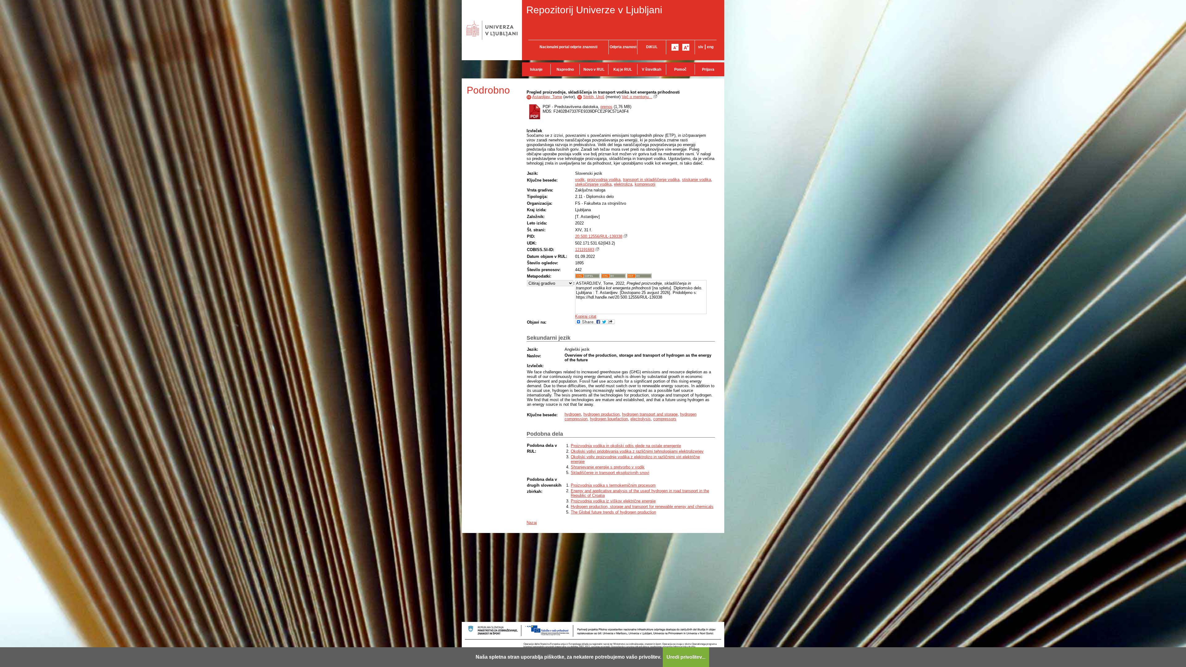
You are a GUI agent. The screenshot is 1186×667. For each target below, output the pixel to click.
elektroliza (623, 184)
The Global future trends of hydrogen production (613, 512)
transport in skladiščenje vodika (651, 179)
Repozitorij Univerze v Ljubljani (594, 9)
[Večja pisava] (685, 47)
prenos (606, 106)
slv (700, 47)
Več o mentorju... (637, 96)
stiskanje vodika (696, 179)
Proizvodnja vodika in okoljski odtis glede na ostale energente (626, 445)
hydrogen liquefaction (609, 419)
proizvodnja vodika (603, 179)
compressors (664, 419)
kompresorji (645, 184)
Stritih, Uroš (593, 96)
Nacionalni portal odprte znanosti (568, 47)
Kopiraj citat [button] (585, 316)
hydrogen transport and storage (650, 414)
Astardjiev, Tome (547, 96)
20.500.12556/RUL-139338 (598, 236)
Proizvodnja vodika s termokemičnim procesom (613, 485)
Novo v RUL (593, 69)
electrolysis (640, 419)
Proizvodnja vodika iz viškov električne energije (613, 501)
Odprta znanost (623, 47)
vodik (580, 179)
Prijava (708, 69)
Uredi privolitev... (686, 657)
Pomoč (680, 69)
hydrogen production (601, 414)
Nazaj (532, 522)
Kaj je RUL (622, 69)
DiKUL (652, 47)
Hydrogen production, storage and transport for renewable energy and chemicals (642, 506)
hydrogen (573, 414)
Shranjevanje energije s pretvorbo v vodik (608, 467)
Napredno (565, 69)
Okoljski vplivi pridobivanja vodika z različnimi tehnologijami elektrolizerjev (637, 451)
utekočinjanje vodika (593, 184)
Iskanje (536, 69)
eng (710, 47)
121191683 (584, 249)
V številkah (651, 69)
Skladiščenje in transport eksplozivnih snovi (610, 472)
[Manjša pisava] (675, 47)
